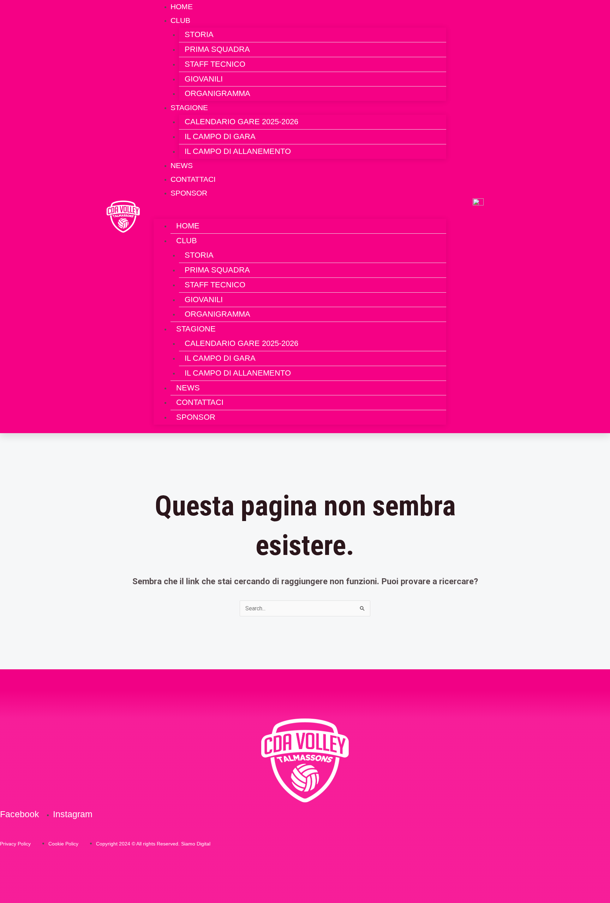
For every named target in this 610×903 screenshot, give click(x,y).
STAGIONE (189, 107)
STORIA (199, 34)
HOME (187, 225)
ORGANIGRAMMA (217, 93)
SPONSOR (189, 193)
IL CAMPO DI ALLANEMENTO (238, 151)
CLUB (180, 20)
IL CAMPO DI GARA (220, 136)
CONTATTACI (199, 402)
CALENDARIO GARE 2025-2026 (241, 121)
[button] (300, 214)
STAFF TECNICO (215, 64)
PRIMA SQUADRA (217, 49)
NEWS (188, 387)
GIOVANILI (204, 78)
